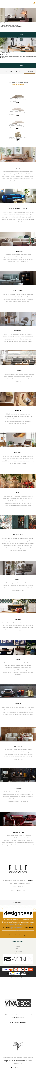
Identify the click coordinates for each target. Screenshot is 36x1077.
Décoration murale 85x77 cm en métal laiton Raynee (18, 137)
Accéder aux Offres (18, 35)
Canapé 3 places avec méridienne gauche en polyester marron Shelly (18, 100)
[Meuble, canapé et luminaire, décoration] (18, 3)
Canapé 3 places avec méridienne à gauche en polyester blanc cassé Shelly (16, 125)
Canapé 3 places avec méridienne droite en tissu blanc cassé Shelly (18, 113)
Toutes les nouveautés (18, 84)
